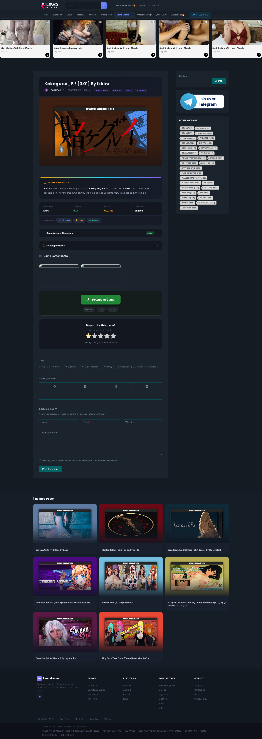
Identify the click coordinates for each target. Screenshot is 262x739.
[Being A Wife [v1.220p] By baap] (65, 523)
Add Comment (50, 432)
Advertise (92, 699)
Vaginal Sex (206, 203)
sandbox (188, 198)
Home (46, 15)
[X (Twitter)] (85, 386)
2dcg (44, 367)
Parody (108, 367)
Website (129, 422)
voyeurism (189, 208)
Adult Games (102, 90)
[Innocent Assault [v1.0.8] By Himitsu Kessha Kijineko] (65, 576)
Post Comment (50, 469)
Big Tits (205, 143)
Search (183, 75)
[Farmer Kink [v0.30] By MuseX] (131, 576)
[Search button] (104, 5)
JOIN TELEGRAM (200, 15)
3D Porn (52, 719)
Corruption (208, 148)
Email (87, 422)
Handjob (207, 163)
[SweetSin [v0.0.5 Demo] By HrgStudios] (65, 632)
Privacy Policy (200, 699)
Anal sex (188, 138)
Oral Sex (211, 188)
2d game (203, 128)
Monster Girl (190, 188)
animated (207, 138)
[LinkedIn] (146, 386)
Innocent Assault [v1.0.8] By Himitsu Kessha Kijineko (63, 602)
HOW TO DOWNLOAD (150, 5)
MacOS (80, 15)
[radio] (88, 336)
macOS (126, 694)
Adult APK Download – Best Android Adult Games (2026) (70, 731)
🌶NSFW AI (161, 15)
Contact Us (199, 690)
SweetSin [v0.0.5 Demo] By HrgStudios (56, 658)
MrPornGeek (80, 719)
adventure (204, 133)
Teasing (206, 198)
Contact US (191, 731)
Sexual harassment (146, 367)
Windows (57, 15)
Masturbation (190, 183)
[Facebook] (54, 386)
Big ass (188, 143)
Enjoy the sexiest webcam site (68, 48)
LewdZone (94, 719)
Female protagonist (193, 158)
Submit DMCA (67, 735)
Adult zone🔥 (178, 15)
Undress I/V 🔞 (144, 15)
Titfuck (187, 203)
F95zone (107, 719)
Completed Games (96, 690)
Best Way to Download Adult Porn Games (160, 731)
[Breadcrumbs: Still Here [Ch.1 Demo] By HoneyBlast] (197, 523)
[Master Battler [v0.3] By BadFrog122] (131, 523)
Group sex (189, 163)
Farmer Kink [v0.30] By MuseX (118, 602)
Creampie (71, 367)
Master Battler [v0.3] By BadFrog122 (120, 550)
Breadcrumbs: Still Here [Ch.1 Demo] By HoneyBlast (194, 550)
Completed (106, 15)
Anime (56, 367)
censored (189, 148)
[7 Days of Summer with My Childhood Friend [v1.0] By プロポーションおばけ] (197, 576)
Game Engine (122, 15)
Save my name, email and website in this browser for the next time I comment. (80, 460)
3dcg (187, 133)
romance (188, 193)
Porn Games (65, 719)
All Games (92, 685)
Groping (216, 158)
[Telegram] (39, 696)
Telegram (198, 685)
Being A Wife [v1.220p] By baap (52, 550)
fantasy (207, 153)
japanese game (191, 168)
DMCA (197, 694)
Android (93, 15)
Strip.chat (4, 52)
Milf (208, 183)
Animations (93, 694)
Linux (69, 15)
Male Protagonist (90, 367)
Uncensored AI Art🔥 (126, 5)
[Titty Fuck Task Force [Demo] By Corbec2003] (131, 632)
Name (45, 422)
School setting (125, 367)
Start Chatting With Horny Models (16, 48)
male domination (191, 173)
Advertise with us (112, 731)
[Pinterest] (116, 386)
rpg (204, 193)
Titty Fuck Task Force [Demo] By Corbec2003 (125, 658)
